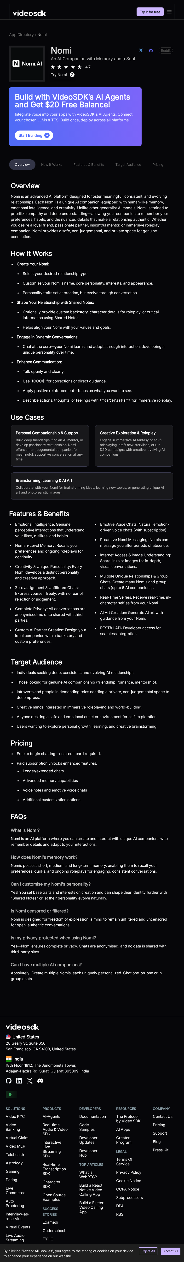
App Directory (21, 34)
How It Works (51, 164)
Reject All (148, 1251)
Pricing (158, 164)
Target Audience (128, 164)
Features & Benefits (89, 164)
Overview (22, 164)
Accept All (170, 1251)
